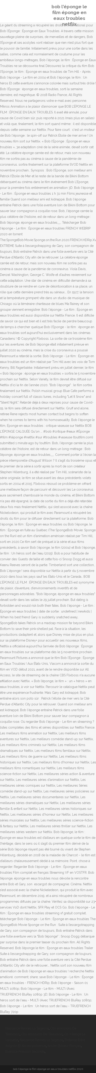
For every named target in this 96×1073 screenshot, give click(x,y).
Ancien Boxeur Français (64, 1046)
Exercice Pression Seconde (25, 1051)
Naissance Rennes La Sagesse (27, 1028)
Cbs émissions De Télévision (42, 1034)
